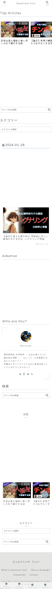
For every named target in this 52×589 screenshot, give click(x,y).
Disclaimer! (19, 575)
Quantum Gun (26, 3)
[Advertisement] (26, 78)
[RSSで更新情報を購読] (32, 374)
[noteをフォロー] (24, 374)
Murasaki (26, 346)
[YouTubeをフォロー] (20, 374)
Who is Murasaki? (41, 570)
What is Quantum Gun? (14, 570)
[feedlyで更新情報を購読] (28, 374)
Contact (33, 575)
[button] (47, 34)
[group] (14, 34)
